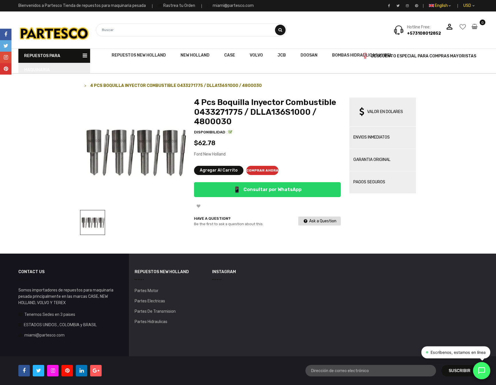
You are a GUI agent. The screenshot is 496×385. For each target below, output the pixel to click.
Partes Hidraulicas (151, 321)
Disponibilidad (209, 132)
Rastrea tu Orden (178, 5)
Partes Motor (146, 290)
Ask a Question (322, 221)
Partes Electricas (150, 301)
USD (474, 5)
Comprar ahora (262, 170)
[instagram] (5, 57)
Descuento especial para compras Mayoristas (423, 56)
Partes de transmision (155, 311)
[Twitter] (5, 46)
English (442, 5)
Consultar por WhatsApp (267, 189)
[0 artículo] (475, 30)
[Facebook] (5, 34)
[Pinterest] (5, 69)
